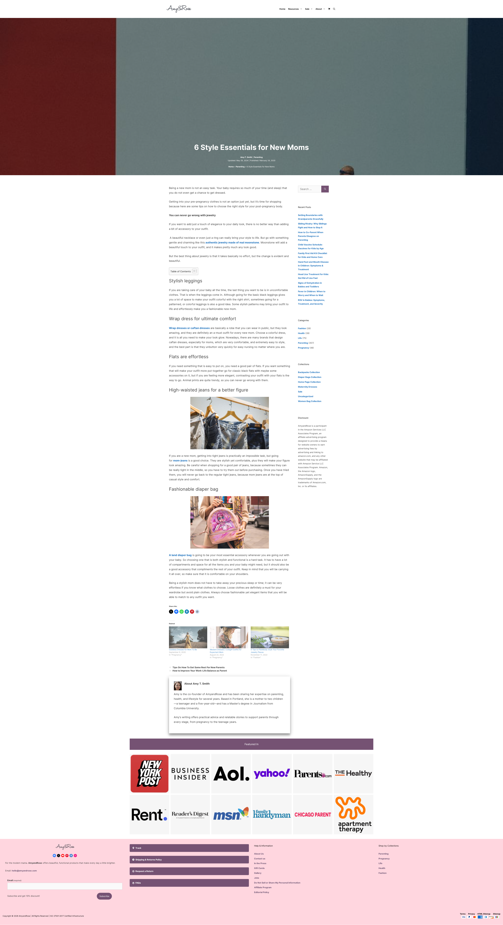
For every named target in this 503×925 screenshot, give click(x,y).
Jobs (256, 878)
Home (282, 9)
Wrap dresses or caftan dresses (189, 328)
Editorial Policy (261, 892)
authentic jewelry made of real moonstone (232, 242)
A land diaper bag (180, 555)
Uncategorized (305, 396)
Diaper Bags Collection (309, 377)
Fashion (302, 328)
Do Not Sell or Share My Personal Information (277, 882)
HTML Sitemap (483, 914)
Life (300, 338)
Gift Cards (259, 868)
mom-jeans (180, 460)
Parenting (258, 157)
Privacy (471, 914)
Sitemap (496, 914)
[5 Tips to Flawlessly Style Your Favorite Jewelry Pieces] (270, 637)
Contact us (259, 858)
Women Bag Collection (309, 401)
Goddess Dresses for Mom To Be (183, 649)
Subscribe (104, 896)
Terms (463, 914)
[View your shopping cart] (329, 9)
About (319, 9)
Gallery (257, 873)
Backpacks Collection (309, 372)
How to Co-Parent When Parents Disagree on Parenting (310, 236)
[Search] (325, 189)
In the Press (260, 863)
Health (301, 333)
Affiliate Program (263, 887)
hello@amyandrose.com (24, 870)
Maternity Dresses (307, 386)
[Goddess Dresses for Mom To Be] (188, 637)
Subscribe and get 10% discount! (23, 896)
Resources (293, 9)
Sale (307, 9)
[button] (334, 9)
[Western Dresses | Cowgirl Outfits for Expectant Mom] (229, 637)
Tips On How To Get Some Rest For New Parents (199, 667)
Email (14, 880)
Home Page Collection (309, 382)
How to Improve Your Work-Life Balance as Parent (200, 670)
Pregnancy (303, 347)
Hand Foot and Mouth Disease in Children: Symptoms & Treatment (313, 266)
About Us (259, 853)
